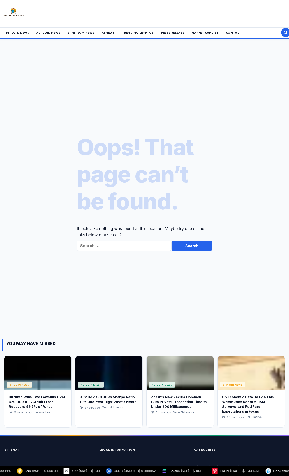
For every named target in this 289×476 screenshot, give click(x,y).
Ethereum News (81, 32)
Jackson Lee (42, 412)
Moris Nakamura (112, 407)
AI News (108, 32)
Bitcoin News (17, 32)
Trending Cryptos (138, 32)
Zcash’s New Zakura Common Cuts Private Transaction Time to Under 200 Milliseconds (179, 402)
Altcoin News (48, 32)
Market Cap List (205, 32)
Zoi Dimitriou (254, 417)
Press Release (172, 32)
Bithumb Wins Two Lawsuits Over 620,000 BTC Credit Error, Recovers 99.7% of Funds (37, 402)
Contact (233, 32)
